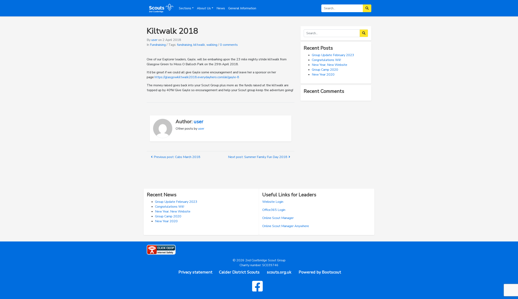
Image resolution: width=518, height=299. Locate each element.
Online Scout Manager (278, 218)
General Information (242, 8)
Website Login (272, 202)
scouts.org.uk (279, 272)
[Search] (364, 33)
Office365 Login (273, 210)
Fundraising (158, 45)
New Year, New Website (329, 65)
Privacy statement (195, 272)
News (221, 8)
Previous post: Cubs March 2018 (177, 157)
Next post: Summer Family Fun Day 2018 (257, 157)
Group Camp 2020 (325, 69)
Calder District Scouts (239, 272)
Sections (185, 8)
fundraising (184, 45)
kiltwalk (199, 45)
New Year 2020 (323, 74)
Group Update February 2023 (333, 55)
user (154, 40)
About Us (204, 8)
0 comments (229, 45)
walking (211, 45)
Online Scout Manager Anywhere (285, 226)
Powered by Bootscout (320, 272)
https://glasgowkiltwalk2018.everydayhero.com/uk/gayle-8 (197, 77)
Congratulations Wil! (326, 60)
